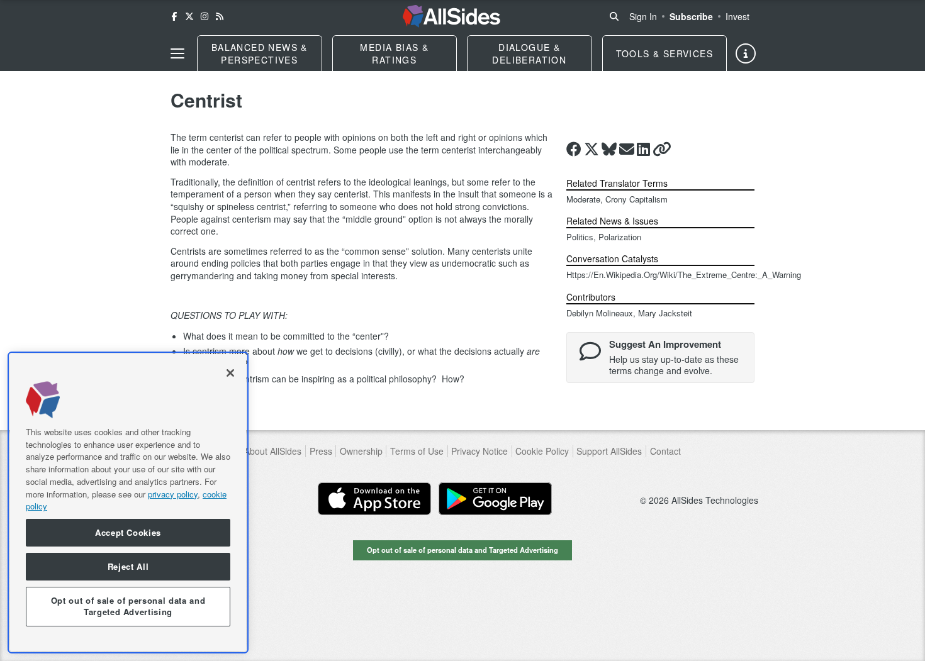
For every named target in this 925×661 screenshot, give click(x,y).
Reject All (128, 566)
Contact (665, 451)
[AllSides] (451, 16)
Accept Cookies (128, 532)
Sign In (643, 16)
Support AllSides (609, 451)
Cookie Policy (542, 451)
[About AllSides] (745, 53)
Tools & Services (664, 53)
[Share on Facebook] (573, 149)
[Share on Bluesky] (609, 149)
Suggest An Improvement (665, 344)
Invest (737, 16)
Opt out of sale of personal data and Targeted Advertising (462, 550)
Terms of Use (417, 451)
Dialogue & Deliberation (529, 53)
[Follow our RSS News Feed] (219, 16)
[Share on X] (591, 149)
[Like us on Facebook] (174, 16)
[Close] (230, 373)
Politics (579, 237)
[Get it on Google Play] (495, 498)
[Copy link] (662, 149)
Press (321, 451)
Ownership (361, 451)
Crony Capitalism (636, 199)
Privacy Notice (479, 451)
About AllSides (272, 451)
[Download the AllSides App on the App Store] (374, 498)
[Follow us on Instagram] (204, 16)
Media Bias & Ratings (394, 53)
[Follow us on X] (189, 16)
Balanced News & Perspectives (259, 53)
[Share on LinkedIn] (643, 149)
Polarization (619, 237)
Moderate (583, 199)
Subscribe (691, 16)
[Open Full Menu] (177, 53)
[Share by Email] (626, 149)
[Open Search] (614, 16)
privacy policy (173, 493)
